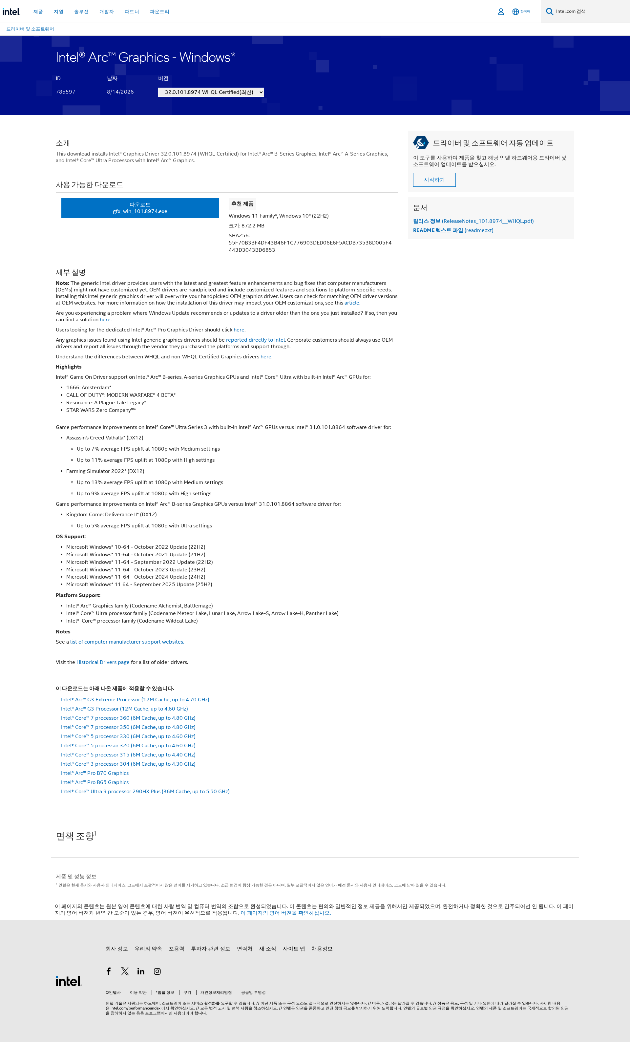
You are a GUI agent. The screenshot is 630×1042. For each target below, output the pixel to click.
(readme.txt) (453, 230)
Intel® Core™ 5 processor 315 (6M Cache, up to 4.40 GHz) (128, 755)
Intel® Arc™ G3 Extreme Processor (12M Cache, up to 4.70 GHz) (135, 699)
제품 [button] (38, 11)
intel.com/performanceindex (135, 1008)
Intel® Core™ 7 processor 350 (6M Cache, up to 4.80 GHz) (128, 727)
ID (58, 78)
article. (352, 303)
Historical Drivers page (103, 662)
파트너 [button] (132, 11)
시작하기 (434, 180)
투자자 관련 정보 (210, 949)
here (105, 319)
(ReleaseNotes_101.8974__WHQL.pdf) (473, 221)
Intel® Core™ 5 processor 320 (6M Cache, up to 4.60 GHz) (128, 745)
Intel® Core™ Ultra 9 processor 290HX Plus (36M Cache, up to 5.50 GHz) (145, 791)
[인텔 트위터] (125, 972)
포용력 (176, 949)
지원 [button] (59, 11)
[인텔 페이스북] (108, 972)
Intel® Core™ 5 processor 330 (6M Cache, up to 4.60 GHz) (128, 736)
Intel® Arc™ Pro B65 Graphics (95, 782)
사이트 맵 (294, 949)
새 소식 (267, 949)
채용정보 (322, 949)
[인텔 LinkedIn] (141, 972)
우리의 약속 (148, 949)
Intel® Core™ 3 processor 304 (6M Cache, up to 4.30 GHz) (128, 764)
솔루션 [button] (81, 11)
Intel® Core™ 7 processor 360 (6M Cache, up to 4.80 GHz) (128, 718)
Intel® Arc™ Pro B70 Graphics (95, 773)
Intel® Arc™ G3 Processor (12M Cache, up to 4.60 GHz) (124, 709)
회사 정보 (117, 949)
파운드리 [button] (160, 11)
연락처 (245, 949)
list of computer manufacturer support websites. (127, 642)
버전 (163, 78)
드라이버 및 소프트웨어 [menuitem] (30, 29)
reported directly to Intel (255, 340)
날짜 (112, 78)
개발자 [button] (106, 11)
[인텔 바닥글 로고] (69, 980)
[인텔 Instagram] (157, 972)
